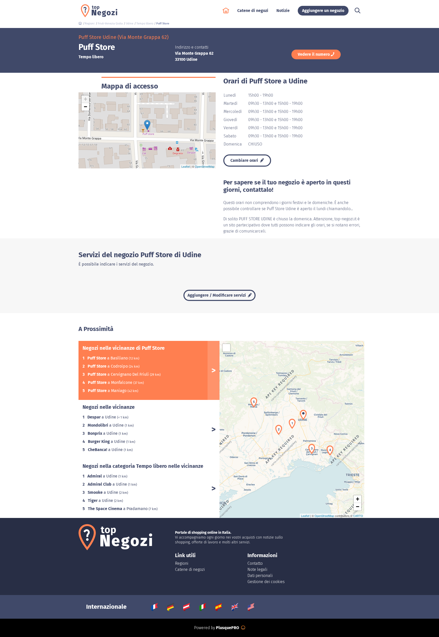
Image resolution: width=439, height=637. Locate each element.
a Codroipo (108, 366)
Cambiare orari (244, 160)
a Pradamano (118, 508)
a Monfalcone (110, 382)
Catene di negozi (190, 569)
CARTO (358, 516)
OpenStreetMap (204, 166)
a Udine (102, 417)
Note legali (257, 569)
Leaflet (185, 166)
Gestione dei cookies (266, 581)
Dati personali (260, 575)
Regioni (181, 563)
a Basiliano (108, 358)
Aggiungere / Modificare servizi (217, 295)
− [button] (85, 107)
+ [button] (85, 99)
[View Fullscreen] (226, 348)
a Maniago (108, 390)
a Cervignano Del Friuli (119, 374)
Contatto (255, 563)
